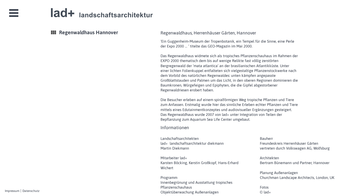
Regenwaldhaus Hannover (88, 32)
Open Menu (13, 13)
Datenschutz (30, 191)
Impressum (12, 191)
